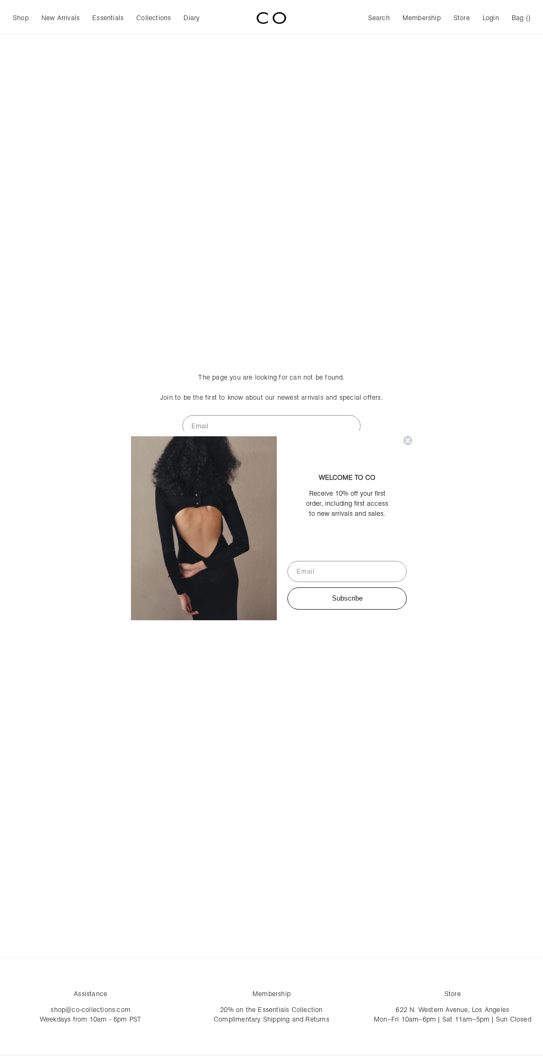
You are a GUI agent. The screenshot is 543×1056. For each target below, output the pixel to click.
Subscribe (347, 598)
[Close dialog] (407, 440)
